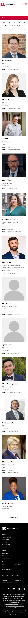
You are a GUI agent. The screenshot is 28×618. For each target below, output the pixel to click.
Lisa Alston (6, 303)
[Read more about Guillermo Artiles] (14, 409)
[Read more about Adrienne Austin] (14, 489)
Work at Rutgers (18, 564)
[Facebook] (3, 589)
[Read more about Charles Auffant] (14, 448)
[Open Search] (22, 4)
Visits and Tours (5, 553)
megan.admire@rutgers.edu (13, 108)
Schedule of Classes (6, 544)
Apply (3, 564)
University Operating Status (7, 582)
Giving (3, 567)
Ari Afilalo (6, 139)
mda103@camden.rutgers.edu (14, 392)
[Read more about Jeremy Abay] (14, 46)
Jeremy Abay (7, 61)
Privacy (16, 582)
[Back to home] (12, 529)
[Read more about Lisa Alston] (14, 289)
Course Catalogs (5, 539)
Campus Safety (5, 555)
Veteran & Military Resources (7, 569)
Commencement (18, 580)
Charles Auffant (8, 462)
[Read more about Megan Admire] (14, 85)
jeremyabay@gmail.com (12, 69)
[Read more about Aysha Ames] (14, 331)
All (4, 22)
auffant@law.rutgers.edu (12, 472)
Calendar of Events (6, 558)
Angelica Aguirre (8, 219)
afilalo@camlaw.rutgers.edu (13, 149)
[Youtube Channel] (14, 588)
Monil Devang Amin (10, 384)
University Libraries (6, 546)
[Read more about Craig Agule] (14, 248)
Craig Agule (6, 262)
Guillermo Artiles (9, 423)
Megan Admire (8, 100)
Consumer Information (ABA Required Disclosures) (12, 575)
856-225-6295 (10, 147)
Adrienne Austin (8, 503)
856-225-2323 (10, 229)
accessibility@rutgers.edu (12, 604)
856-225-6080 (10, 270)
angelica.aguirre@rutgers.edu (14, 231)
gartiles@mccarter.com (12, 431)
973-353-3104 (10, 470)
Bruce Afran (6, 180)
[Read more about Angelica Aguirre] (14, 205)
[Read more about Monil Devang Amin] (14, 370)
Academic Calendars (6, 537)
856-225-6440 (10, 312)
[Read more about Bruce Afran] (14, 166)
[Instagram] (24, 589)
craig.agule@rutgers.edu (13, 273)
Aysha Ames (7, 345)
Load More (13, 517)
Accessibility (4, 580)
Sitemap (17, 614)
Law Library (4, 542)
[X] (8, 589)
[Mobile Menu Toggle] (26, 4)
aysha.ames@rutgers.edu (13, 353)
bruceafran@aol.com (12, 188)
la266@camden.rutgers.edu (13, 314)
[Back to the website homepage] (8, 4)
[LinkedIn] (19, 589)
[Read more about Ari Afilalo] (14, 125)
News (16, 567)
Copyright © (5, 611)
